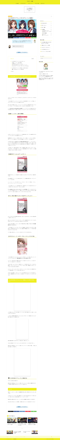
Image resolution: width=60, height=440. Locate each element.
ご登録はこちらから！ (22, 52)
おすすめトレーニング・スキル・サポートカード (46, 32)
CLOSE (32, 58)
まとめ (12, 71)
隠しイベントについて (46, 35)
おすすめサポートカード (46, 30)
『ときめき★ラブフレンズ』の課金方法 (18, 69)
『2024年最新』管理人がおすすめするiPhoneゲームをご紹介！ (46, 43)
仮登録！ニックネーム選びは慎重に (17, 62)
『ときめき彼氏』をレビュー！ (45, 49)
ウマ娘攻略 (17, 3)
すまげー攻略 (30, 1)
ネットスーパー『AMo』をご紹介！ (46, 51)
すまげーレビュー (30, 3)
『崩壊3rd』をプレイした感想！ (45, 45)
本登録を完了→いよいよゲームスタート (17, 63)
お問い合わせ (42, 3)
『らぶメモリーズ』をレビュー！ (46, 47)
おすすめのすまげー (23, 3)
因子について (46, 34)
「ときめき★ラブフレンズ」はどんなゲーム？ (18, 61)
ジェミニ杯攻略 (46, 33)
